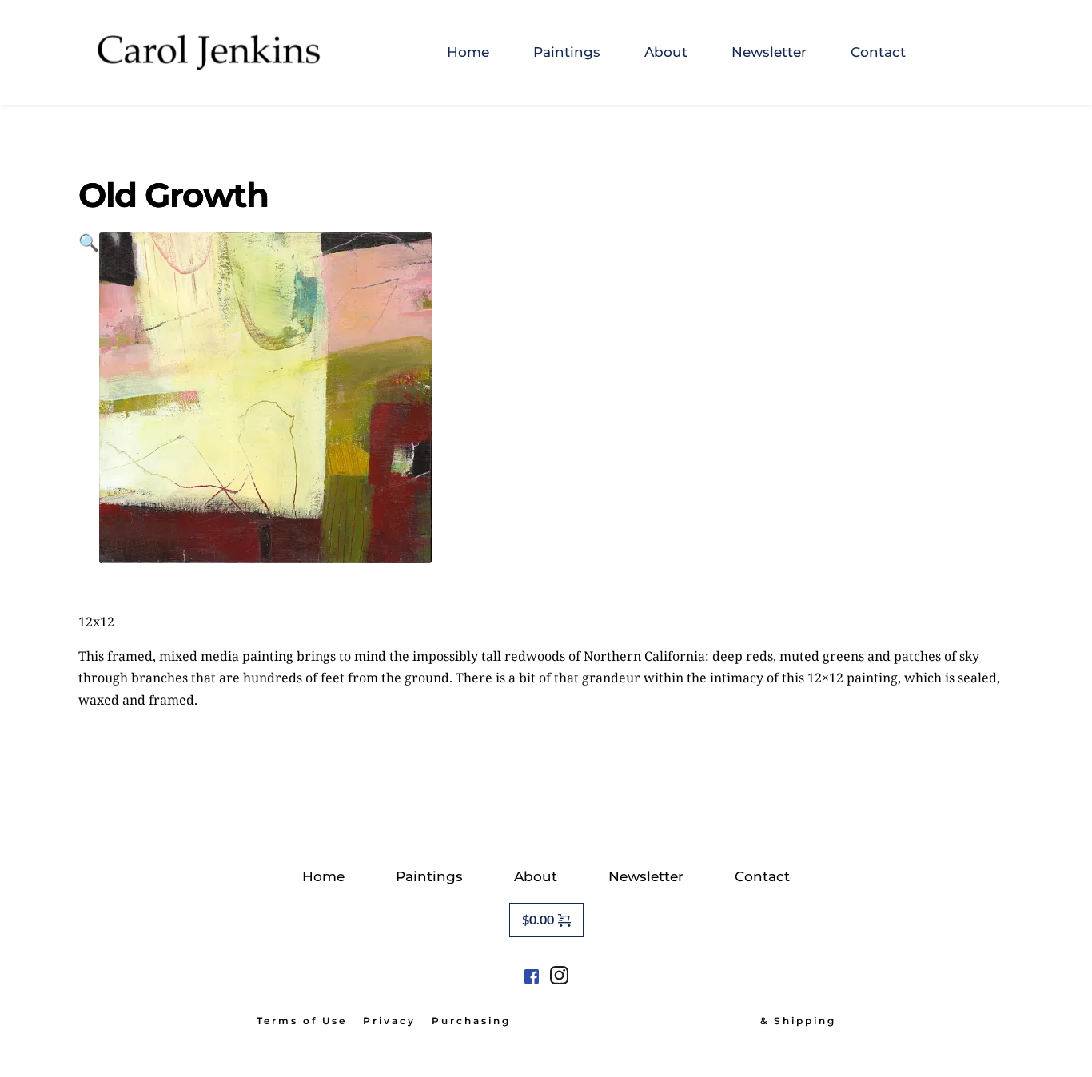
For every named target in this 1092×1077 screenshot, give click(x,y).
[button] (88, 397)
